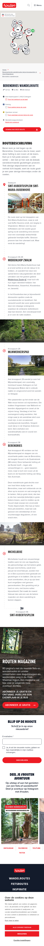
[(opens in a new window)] (19, 821)
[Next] (38, 365)
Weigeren (22, 934)
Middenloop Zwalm (16, 279)
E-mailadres (7, 736)
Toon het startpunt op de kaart (18, 99)
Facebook (23, 848)
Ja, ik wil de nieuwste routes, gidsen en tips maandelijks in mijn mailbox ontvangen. (23, 750)
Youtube (36, 848)
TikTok (22, 853)
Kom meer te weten (12, 920)
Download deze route (15, 130)
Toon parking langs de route (17, 107)
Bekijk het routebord (12, 122)
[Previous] (13, 365)
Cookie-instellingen (22, 940)
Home (4, 70)
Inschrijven (22, 760)
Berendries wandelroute (10, 76)
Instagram (8, 848)
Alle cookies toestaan (22, 927)
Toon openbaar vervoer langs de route (20, 115)
